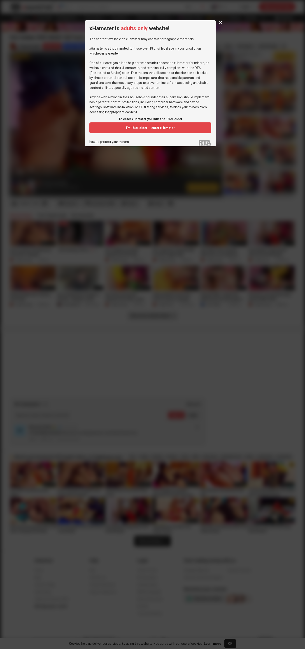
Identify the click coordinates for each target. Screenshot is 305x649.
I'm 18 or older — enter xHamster (150, 128)
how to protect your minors (109, 142)
